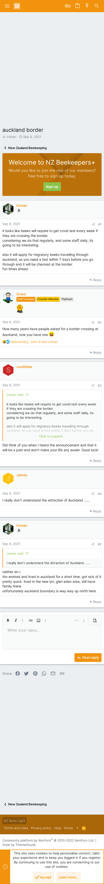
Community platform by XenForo (48, 840)
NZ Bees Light (14, 821)
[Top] (77, 828)
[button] (7, 6)
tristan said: (15, 395)
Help (57, 828)
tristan (11, 137)
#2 (100, 322)
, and (34, 342)
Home (68, 828)
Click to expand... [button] (52, 436)
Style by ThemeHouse (19, 845)
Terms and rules (16, 828)
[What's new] (87, 6)
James (21, 475)
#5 (100, 544)
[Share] (93, 224)
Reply (97, 280)
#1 (100, 224)
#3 (100, 385)
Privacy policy (41, 828)
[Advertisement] (52, 67)
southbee (24, 367)
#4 (100, 494)
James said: (15, 553)
